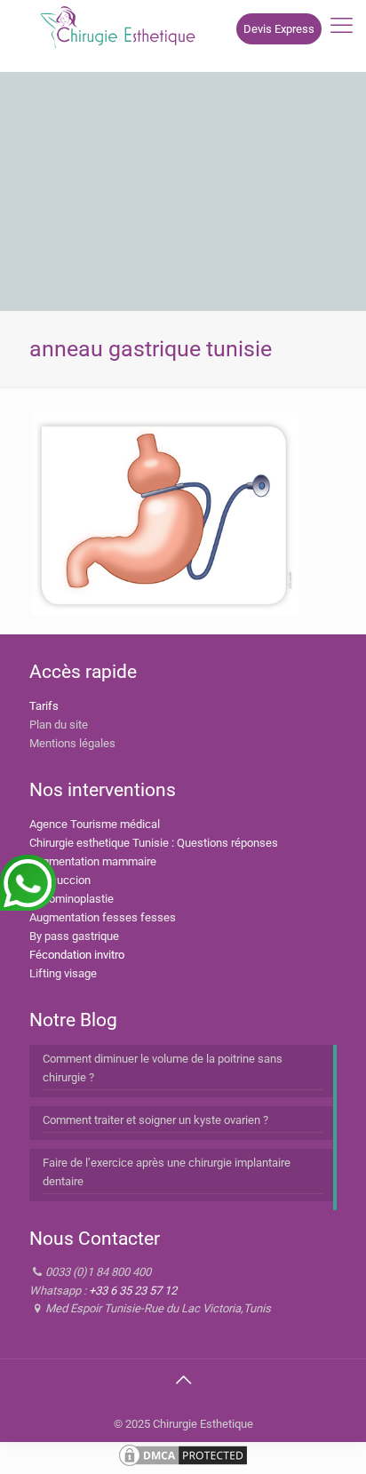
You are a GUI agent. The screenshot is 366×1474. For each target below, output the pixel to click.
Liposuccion (60, 880)
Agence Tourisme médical (94, 824)
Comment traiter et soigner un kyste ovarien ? (155, 1120)
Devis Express (278, 29)
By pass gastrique (74, 936)
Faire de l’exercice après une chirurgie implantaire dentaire (166, 1172)
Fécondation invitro (76, 954)
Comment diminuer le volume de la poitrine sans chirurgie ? (162, 1068)
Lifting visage (63, 973)
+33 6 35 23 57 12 (133, 1290)
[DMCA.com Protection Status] (183, 1464)
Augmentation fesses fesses (102, 917)
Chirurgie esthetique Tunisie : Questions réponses (153, 842)
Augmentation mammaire (92, 861)
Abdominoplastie (71, 898)
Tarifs (44, 706)
